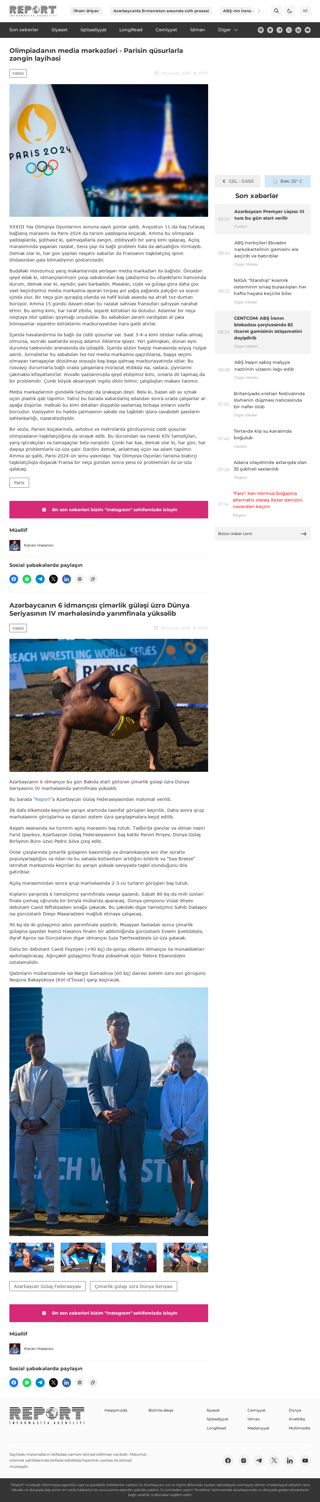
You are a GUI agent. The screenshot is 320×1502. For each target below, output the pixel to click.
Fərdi (18, 73)
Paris (19, 482)
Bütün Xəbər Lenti (235, 533)
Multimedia (299, 1428)
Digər (224, 30)
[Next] (255, 11)
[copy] (92, 579)
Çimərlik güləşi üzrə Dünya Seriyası (133, 1286)
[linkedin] (298, 30)
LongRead (216, 1428)
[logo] (33, 11)
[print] (79, 579)
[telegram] (279, 30)
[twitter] (289, 30)
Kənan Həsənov (39, 545)
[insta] (270, 30)
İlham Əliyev (86, 10)
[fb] (261, 30)
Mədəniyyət (258, 1428)
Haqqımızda (115, 1410)
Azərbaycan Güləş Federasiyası (47, 1286)
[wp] (26, 579)
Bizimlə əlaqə (160, 1410)
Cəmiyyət (257, 1410)
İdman (254, 1419)
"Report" (42, 799)
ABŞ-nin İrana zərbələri (246, 10)
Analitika (297, 1419)
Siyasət (213, 1410)
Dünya (295, 1410)
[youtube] (308, 30)
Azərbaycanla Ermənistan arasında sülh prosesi (161, 10)
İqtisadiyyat (217, 1419)
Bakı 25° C (291, 181)
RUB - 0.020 (241, 181)
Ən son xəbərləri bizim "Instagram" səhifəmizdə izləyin (115, 509)
